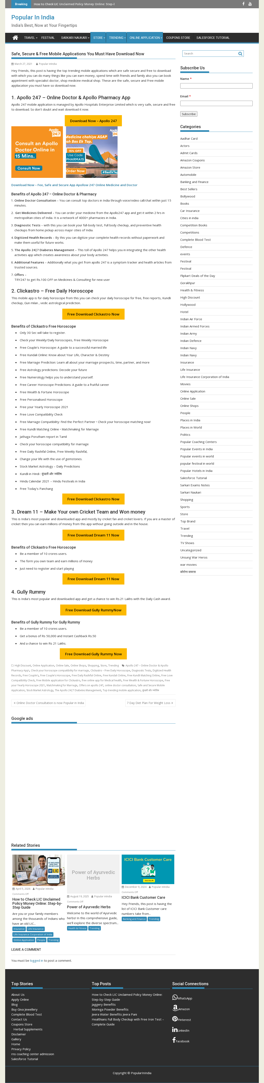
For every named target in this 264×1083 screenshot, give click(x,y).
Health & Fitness (77, 928)
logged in (36, 960)
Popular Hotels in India (196, 471)
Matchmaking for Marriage (62, 685)
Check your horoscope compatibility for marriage (60, 670)
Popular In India (32, 17)
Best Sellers (188, 189)
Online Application (145, 38)
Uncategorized (190, 550)
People (41, 939)
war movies (188, 564)
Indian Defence (191, 341)
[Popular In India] (15, 37)
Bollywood (187, 196)
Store (98, 38)
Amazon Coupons (192, 160)
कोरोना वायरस (188, 572)
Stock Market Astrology (39, 690)
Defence (186, 247)
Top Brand (187, 521)
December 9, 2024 (135, 887)
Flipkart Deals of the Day (197, 276)
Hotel (184, 312)
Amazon (184, 1009)
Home (15, 1044)
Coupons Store (178, 38)
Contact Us (19, 1019)
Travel (29, 38)
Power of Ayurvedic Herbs (93, 875)
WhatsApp (185, 998)
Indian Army (188, 333)
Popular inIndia (48, 64)
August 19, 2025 (80, 896)
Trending (116, 38)
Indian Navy (188, 348)
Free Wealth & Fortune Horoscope (143, 680)
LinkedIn (183, 1030)
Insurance (19, 928)
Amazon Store (190, 167)
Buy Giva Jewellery (24, 1009)
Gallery (16, 1039)
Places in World (191, 427)
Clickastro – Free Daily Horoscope (110, 670)
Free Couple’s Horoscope (55, 675)
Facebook (182, 1041)
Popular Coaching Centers (198, 442)
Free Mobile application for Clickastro (58, 680)
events (185, 254)
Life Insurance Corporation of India (33, 934)
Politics (185, 434)
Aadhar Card (189, 138)
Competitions (189, 232)
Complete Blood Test (195, 239)
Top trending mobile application (122, 690)
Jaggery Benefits (46, 4)
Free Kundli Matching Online (143, 675)
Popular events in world (197, 456)
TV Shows (187, 543)
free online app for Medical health (101, 680)
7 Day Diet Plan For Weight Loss (148, 703)
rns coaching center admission (32, 1054)
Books (184, 203)
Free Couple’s (31, 675)
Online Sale (62, 665)
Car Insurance (190, 211)
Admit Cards (189, 153)
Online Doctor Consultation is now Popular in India (50, 703)
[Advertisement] (93, 781)
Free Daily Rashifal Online (86, 675)
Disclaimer (18, 1034)
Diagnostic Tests (141, 670)
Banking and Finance (134, 918)
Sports (185, 507)
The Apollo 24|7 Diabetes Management (78, 690)
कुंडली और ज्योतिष (150, 690)
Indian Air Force (191, 319)
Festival (48, 38)
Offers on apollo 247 (91, 685)
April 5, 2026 (23, 888)
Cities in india (189, 218)
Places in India (190, 420)
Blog (14, 1004)
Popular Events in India (196, 449)
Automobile (188, 174)
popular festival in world (197, 463)
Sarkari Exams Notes (195, 485)
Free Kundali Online (114, 675)
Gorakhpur (187, 283)
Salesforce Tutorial (213, 38)
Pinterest (184, 1020)
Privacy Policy (21, 1049)
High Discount (23, 665)
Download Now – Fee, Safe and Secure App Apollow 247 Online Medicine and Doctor (74, 185)
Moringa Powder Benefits (110, 1009)
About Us (18, 994)
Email (185, 96)
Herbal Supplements (27, 1029)
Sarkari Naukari (74, 38)
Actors (185, 146)
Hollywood (188, 304)
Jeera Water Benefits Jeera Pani (114, 1014)
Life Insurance (36, 928)
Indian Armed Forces (195, 326)
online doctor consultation (120, 685)
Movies (185, 384)
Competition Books (193, 225)
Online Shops (78, 665)
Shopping (93, 665)
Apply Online (20, 999)
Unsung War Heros (193, 557)
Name (186, 79)
